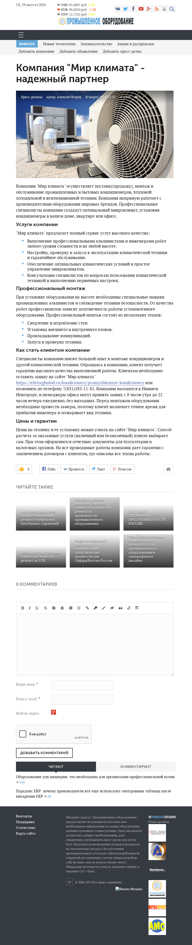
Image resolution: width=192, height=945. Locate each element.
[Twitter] (125, 8)
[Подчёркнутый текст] (37, 608)
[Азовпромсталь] (157, 859)
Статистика (25, 827)
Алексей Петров (69, 97)
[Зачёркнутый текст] (45, 608)
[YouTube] (141, 8)
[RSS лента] (156, 8)
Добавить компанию (36, 51)
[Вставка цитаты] (120, 608)
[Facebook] (133, 8)
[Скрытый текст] (112, 608)
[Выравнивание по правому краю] (70, 608)
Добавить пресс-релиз (122, 51)
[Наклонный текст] (29, 608)
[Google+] (148, 8)
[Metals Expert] (157, 915)
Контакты (24, 816)
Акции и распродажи (135, 43)
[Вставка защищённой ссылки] (95, 608)
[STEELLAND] (157, 840)
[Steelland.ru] (157, 878)
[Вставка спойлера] (137, 608)
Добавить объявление (79, 51)
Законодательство (96, 43)
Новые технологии (59, 43)
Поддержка (25, 822)
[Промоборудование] (157, 896)
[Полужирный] (22, 608)
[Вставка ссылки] (87, 608)
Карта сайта (26, 833)
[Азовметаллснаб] (157, 934)
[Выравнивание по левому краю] (54, 608)
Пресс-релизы (31, 97)
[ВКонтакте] (118, 8)
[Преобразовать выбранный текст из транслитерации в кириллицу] (128, 608)
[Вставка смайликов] (79, 608)
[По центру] (62, 608)
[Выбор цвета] (104, 608)
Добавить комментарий (44, 753)
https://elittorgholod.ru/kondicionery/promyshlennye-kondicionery (80, 382)
